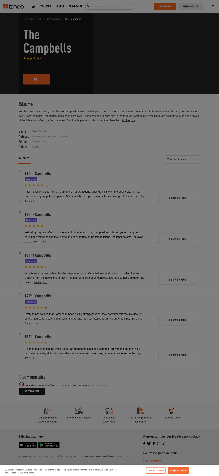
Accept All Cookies (178, 470)
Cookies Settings (156, 470)
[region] (109, 470)
